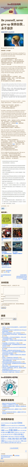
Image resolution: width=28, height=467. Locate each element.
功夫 (14, 144)
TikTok (17, 427)
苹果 (23, 441)
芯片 (15, 441)
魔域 (2, 458)
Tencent (6, 427)
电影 (17, 123)
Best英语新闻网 (14, 4)
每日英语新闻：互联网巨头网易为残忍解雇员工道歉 (14, 340)
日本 (12, 434)
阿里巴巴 (7, 442)
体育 (19, 430)
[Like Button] (2, 208)
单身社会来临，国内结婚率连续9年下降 (11, 366)
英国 (19, 441)
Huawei (13, 425)
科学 (6, 438)
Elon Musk (8, 425)
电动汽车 (18, 436)
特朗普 (13, 436)
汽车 (17, 434)
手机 (4, 434)
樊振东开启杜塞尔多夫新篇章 (9, 403)
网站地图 (2, 461)
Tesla (11, 427)
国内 (5, 432)
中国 (13, 430)
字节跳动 (16, 432)
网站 (2, 301)
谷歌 (2, 442)
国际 (11, 432)
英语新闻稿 (8, 270)
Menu (11, 11)
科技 (11, 438)
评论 (2, 294)
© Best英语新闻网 (14, 448)
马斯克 (19, 442)
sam (17, 425)
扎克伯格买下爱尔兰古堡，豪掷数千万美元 (12, 409)
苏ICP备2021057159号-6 (7, 455)
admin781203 (11, 31)
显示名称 (3, 296)
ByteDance (8, 422)
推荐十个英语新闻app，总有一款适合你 (11, 332)
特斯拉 (7, 436)
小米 (21, 432)
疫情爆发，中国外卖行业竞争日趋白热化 (11, 350)
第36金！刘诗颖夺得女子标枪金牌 (10, 357)
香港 (14, 442)
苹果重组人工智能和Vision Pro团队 (10, 404)
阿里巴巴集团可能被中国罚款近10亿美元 (11, 361)
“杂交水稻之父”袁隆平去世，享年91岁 (11, 372)
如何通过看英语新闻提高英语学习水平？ (11, 370)
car (14, 423)
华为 (22, 430)
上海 (7, 430)
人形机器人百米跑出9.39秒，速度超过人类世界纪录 (14, 406)
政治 (8, 434)
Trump (22, 427)
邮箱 (2, 298)
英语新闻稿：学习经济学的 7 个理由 (10, 343)
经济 (19, 438)
